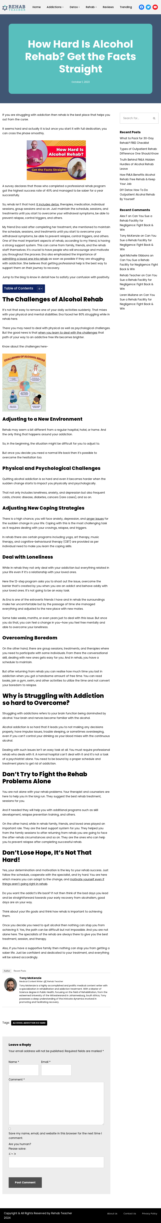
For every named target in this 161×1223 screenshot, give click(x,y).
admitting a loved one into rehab (25, 259)
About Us (112, 1213)
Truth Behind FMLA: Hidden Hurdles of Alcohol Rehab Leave (137, 164)
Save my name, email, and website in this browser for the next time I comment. (55, 1136)
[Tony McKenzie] (10, 990)
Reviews (108, 7)
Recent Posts (20, 971)
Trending (126, 7)
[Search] (154, 118)
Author (7, 971)
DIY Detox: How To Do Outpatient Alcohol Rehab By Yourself (137, 194)
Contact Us (129, 1213)
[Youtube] (155, 7)
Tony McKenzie (30, 978)
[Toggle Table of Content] (38, 288)
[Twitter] (148, 7)
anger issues (95, 519)
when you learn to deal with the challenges (67, 333)
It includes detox (47, 204)
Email (45, 1062)
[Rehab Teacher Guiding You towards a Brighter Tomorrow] (14, 7)
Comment (17, 1079)
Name (14, 1062)
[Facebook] (141, 7)
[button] (63, 7)
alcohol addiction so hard (29, 1023)
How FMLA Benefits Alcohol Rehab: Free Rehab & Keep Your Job (137, 179)
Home (37, 7)
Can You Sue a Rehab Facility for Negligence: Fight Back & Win (139, 264)
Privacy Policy (149, 1213)
